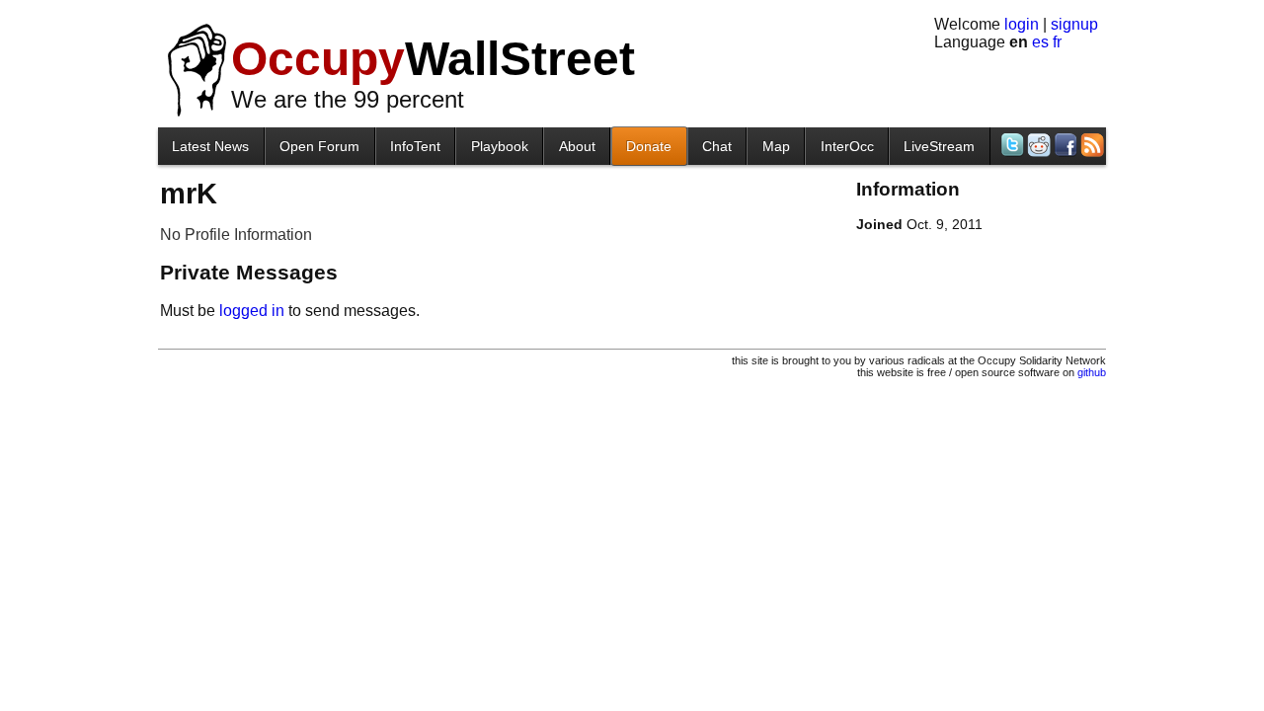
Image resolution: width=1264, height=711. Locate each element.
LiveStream (939, 146)
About (577, 146)
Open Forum (319, 146)
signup (1074, 24)
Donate (649, 146)
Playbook (499, 146)
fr (1057, 42)
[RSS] (1090, 144)
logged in (251, 310)
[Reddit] (1037, 144)
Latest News (210, 146)
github (1091, 372)
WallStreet (433, 59)
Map (776, 146)
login (1021, 24)
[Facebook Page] (1064, 144)
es (1040, 42)
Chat (717, 146)
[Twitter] (1010, 144)
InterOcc (847, 146)
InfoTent (415, 146)
